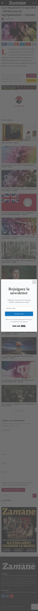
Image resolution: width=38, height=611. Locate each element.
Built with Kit (19, 326)
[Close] (34, 282)
